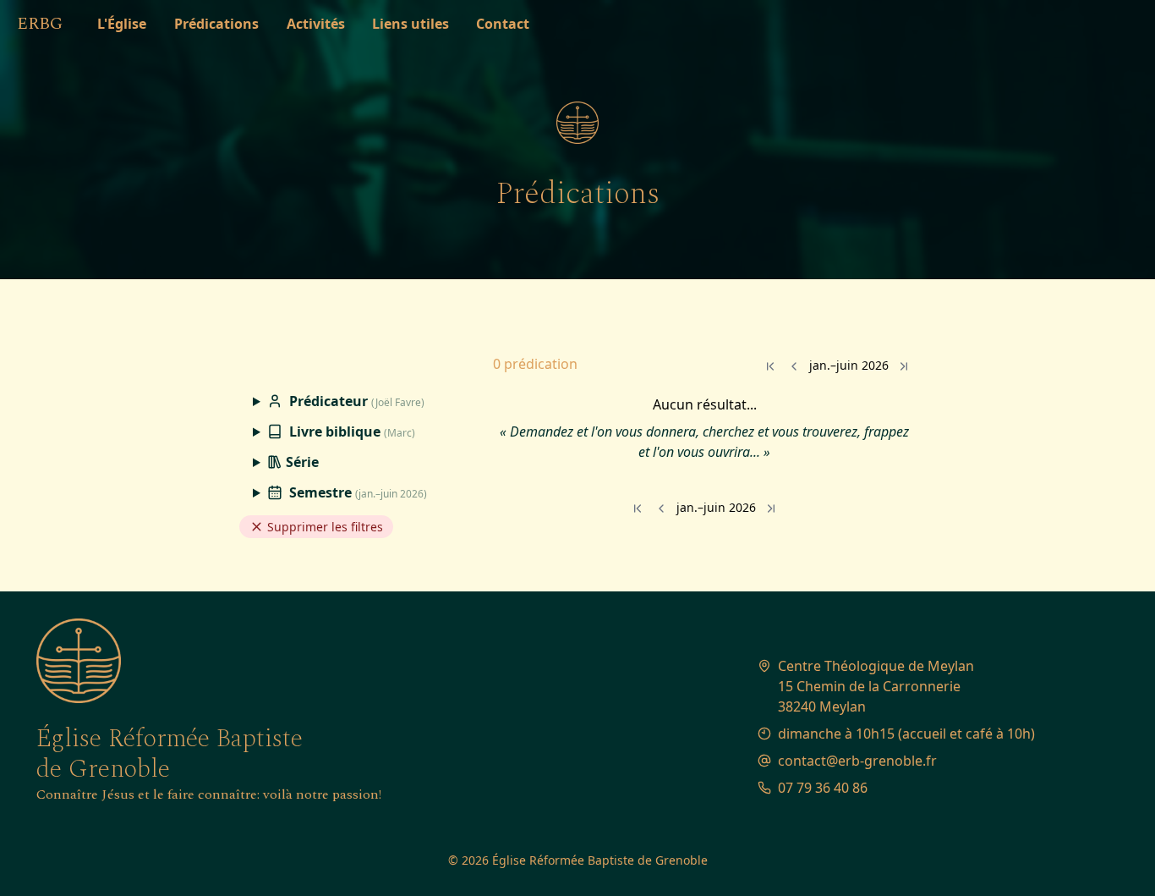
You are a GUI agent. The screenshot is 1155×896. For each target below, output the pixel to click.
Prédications (216, 23)
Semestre (356, 492)
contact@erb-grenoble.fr (857, 760)
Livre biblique (350, 431)
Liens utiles (410, 23)
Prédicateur (355, 401)
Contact (502, 23)
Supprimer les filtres (323, 527)
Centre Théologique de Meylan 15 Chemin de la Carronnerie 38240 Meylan (876, 686)
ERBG (40, 24)
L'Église (121, 23)
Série (300, 462)
